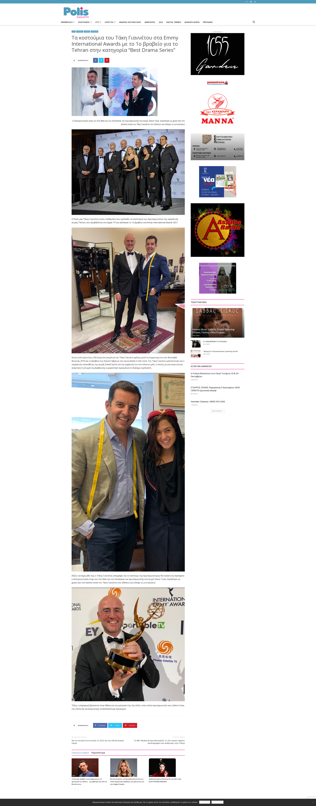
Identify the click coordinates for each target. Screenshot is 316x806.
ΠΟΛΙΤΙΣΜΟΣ (84, 22)
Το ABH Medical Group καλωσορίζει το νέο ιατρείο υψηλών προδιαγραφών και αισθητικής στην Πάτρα (159, 741)
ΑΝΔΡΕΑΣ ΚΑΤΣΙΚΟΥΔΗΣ (130, 22)
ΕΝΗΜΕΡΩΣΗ (67, 22)
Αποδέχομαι (204, 802)
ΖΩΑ (161, 22)
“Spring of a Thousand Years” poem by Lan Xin (220, 351)
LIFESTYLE (109, 22)
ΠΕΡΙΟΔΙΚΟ (208, 22)
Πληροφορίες (217, 802)
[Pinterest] (106, 60)
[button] (254, 22)
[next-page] (77, 789)
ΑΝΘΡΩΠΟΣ (150, 22)
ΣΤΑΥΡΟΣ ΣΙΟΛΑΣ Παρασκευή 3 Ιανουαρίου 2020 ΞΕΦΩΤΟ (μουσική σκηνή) (215, 389)
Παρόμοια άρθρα (80, 752)
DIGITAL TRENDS (173, 22)
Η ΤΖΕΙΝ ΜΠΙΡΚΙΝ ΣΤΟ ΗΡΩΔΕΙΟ (215, 341)
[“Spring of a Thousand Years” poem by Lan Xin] (196, 353)
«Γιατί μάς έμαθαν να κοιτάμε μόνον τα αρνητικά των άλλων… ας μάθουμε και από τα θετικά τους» (89, 781)
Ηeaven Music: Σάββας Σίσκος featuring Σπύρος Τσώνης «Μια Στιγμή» (213, 331)
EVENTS (87, 31)
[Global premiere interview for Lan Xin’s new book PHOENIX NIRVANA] (167, 767)
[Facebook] (247, 1)
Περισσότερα (98, 752)
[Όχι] (313, 802)
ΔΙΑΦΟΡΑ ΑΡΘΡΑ (191, 22)
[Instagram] (251, 1)
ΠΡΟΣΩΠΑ (94, 31)
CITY (97, 22)
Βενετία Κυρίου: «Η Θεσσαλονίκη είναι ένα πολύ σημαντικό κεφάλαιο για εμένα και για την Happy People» (127, 781)
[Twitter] (255, 1)
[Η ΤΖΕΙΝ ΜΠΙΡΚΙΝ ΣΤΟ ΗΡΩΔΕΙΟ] (196, 344)
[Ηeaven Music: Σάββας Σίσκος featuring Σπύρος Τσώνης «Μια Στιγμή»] (217, 323)
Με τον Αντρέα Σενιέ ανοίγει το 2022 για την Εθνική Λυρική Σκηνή (98, 741)
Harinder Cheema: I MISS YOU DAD (208, 401)
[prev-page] (73, 789)
